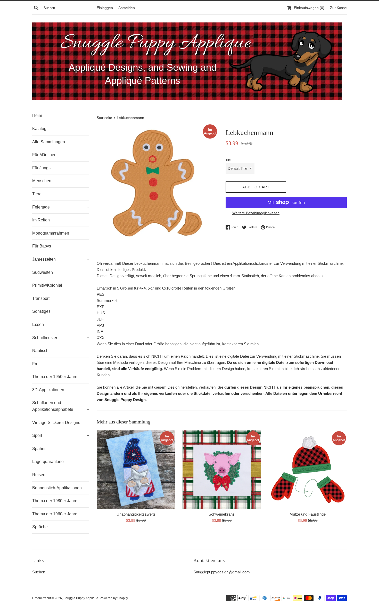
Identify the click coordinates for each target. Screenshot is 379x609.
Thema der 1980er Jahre (54, 501)
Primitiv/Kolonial (47, 285)
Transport (41, 298)
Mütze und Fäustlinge (308, 514)
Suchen (38, 572)
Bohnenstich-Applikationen (57, 488)
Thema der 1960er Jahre (54, 514)
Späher (39, 448)
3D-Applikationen (48, 390)
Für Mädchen (44, 155)
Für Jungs (41, 168)
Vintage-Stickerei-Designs (56, 422)
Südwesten (42, 272)
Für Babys (41, 246)
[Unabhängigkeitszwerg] (136, 469)
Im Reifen (60, 220)
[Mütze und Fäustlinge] (308, 469)
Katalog (39, 128)
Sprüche (40, 527)
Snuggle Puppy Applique (80, 598)
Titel (229, 160)
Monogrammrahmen (50, 233)
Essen (38, 324)
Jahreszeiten (60, 259)
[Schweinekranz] (222, 469)
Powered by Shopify (114, 598)
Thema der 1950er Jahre (54, 376)
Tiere (60, 194)
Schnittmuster (60, 337)
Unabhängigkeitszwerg (136, 514)
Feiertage (60, 207)
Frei (35, 364)
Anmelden (126, 8)
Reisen (38, 474)
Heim (37, 115)
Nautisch (40, 350)
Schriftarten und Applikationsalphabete (60, 406)
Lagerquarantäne (48, 461)
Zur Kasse (338, 8)
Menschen (41, 181)
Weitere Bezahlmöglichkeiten (255, 213)
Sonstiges (41, 311)
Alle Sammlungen (48, 142)
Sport (60, 435)
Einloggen (105, 8)
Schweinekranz (222, 514)
